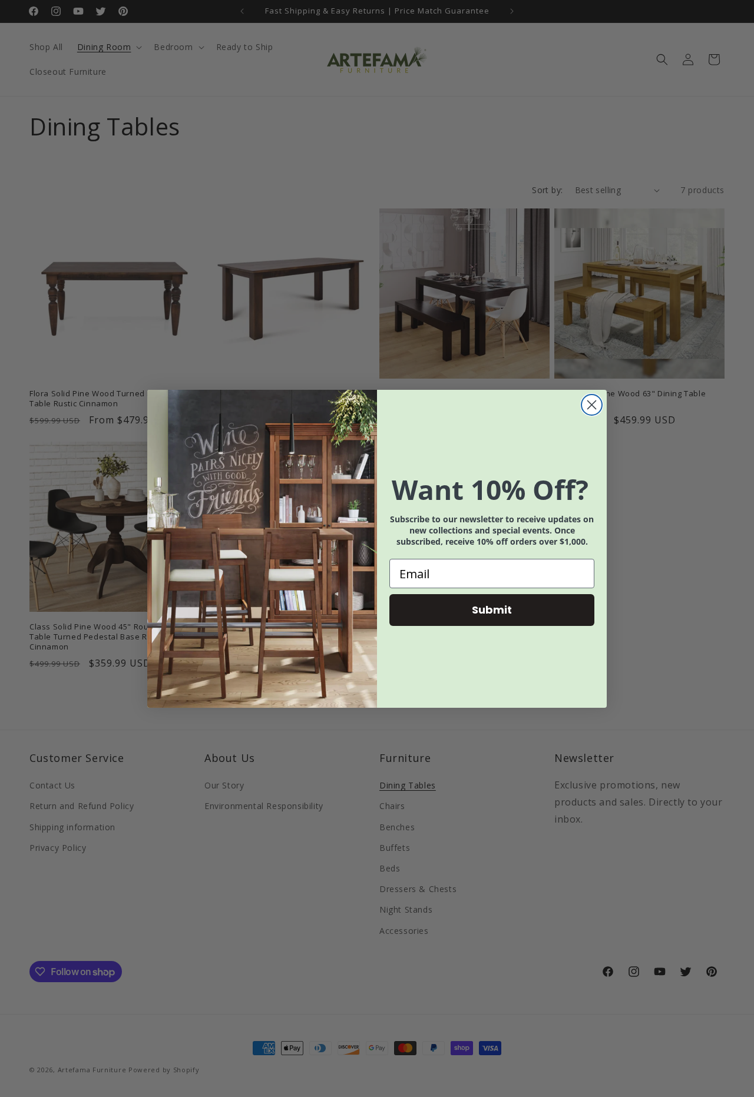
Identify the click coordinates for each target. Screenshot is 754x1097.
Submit (492, 609)
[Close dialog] (591, 405)
